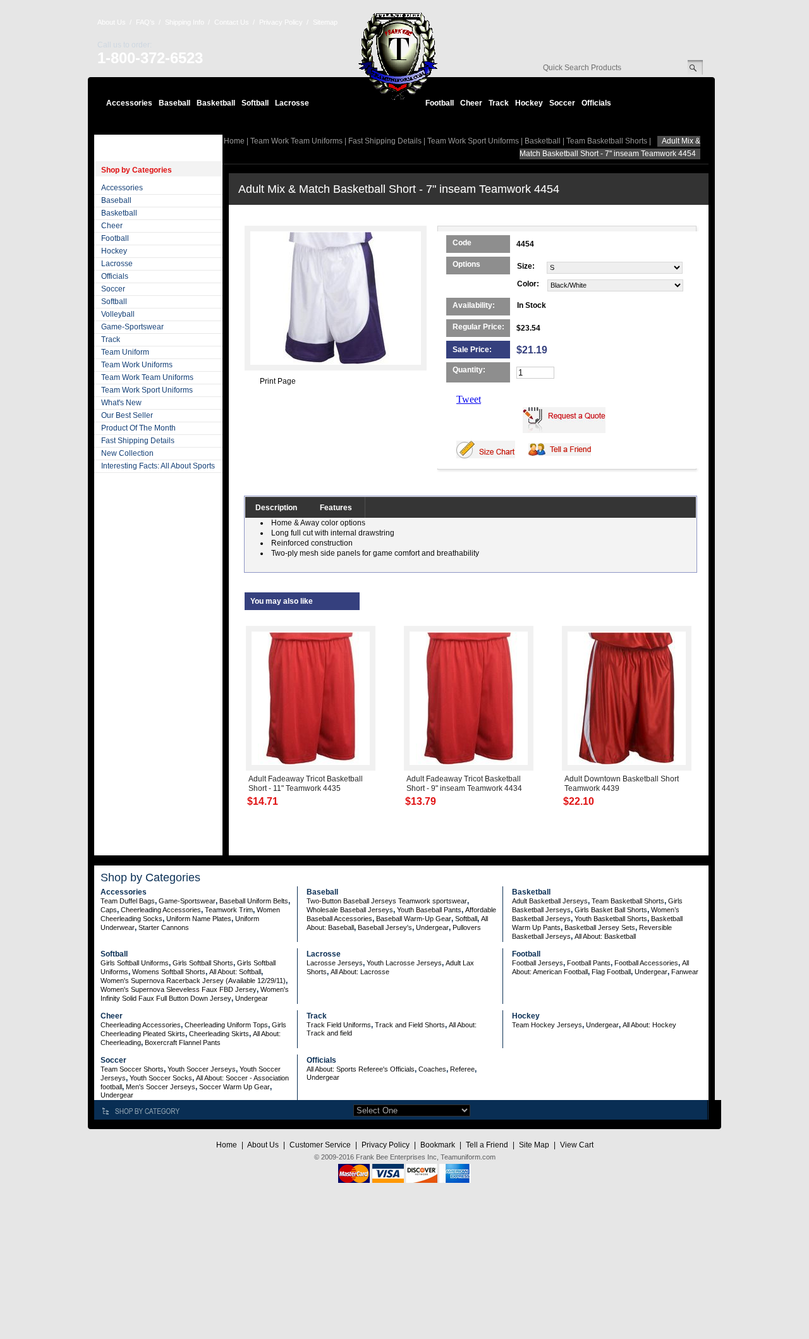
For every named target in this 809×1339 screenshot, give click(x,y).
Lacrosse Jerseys (335, 963)
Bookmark (437, 1144)
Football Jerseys (537, 963)
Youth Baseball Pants (429, 910)
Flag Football (611, 971)
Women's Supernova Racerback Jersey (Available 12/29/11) (193, 980)
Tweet (468, 399)
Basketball (216, 103)
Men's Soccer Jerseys (160, 1087)
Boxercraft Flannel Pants (183, 1042)
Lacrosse (292, 103)
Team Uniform (125, 352)
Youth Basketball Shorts (611, 918)
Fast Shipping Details (137, 440)
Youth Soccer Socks (161, 1078)
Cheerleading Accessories (161, 910)
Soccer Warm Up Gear (234, 1087)
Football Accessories (646, 963)
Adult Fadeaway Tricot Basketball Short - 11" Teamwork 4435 (305, 783)
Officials (596, 103)
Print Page (278, 381)
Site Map (534, 1144)
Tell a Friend (487, 1144)
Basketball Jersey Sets (599, 927)
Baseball (174, 103)
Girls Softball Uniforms (134, 963)
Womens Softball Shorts (168, 971)
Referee (462, 1069)
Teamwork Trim (229, 910)
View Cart (576, 1144)
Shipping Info (184, 22)
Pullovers (467, 927)
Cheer (471, 103)
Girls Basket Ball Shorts (611, 910)
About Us (111, 22)
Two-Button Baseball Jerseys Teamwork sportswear (387, 901)
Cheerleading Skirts (219, 1033)
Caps (108, 910)
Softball (255, 103)
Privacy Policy (281, 22)
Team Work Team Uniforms (147, 377)
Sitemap (325, 22)
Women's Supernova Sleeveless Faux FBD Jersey (178, 989)
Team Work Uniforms (137, 364)
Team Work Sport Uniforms (147, 390)
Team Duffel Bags (127, 901)
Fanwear (684, 971)
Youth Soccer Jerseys (201, 1069)
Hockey (529, 103)
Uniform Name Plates (198, 918)
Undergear (432, 927)
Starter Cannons (163, 927)
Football (439, 103)
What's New (121, 402)
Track (499, 103)
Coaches (432, 1069)
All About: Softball (235, 971)
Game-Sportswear (132, 326)
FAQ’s (145, 22)
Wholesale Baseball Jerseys (350, 910)
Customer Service (320, 1144)
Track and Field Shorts (410, 1025)
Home (234, 141)
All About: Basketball (605, 936)
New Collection (127, 453)
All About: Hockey (649, 1025)
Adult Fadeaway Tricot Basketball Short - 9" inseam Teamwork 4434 (464, 783)
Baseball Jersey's (385, 927)
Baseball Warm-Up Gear (413, 918)
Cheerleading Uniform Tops (226, 1025)
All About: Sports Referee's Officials (361, 1069)
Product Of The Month (138, 428)
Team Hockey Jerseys (547, 1025)
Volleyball (118, 314)
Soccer (562, 103)
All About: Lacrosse (360, 971)
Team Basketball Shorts (606, 141)
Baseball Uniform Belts (253, 901)
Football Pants (589, 963)
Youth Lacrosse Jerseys (404, 963)
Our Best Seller (127, 415)
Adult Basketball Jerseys (550, 901)
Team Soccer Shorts (132, 1069)
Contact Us (231, 22)
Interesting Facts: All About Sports (158, 466)
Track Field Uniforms (339, 1025)
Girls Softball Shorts (203, 963)
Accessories (129, 103)
